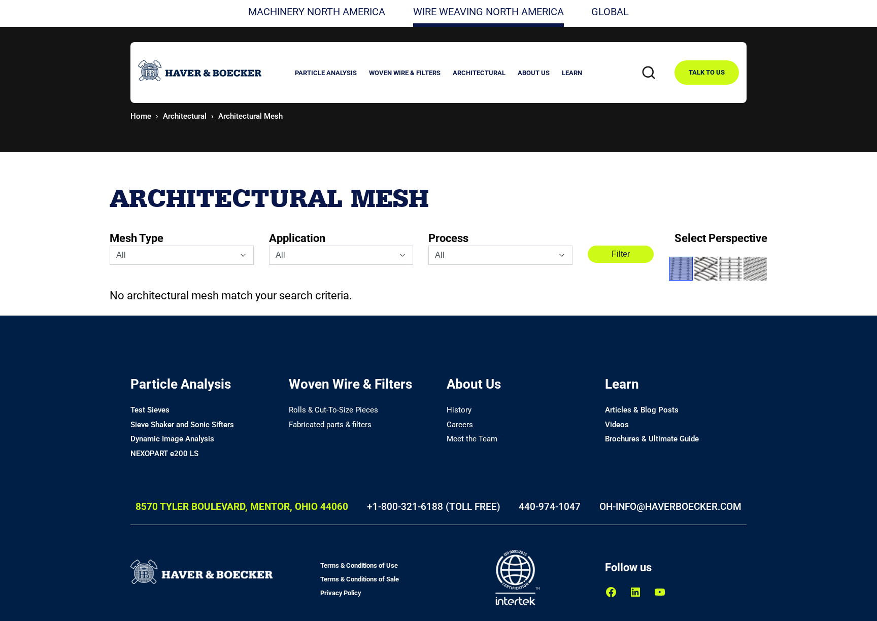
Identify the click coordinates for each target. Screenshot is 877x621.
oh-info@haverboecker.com (670, 506)
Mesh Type (136, 238)
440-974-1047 (550, 506)
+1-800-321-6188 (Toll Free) (433, 506)
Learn (622, 384)
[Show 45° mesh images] (681, 269)
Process (448, 238)
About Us (474, 384)
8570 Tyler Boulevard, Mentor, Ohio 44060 (242, 506)
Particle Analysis (180, 384)
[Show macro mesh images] (706, 269)
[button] (326, 74)
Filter (621, 254)
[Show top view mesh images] (731, 269)
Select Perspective (720, 238)
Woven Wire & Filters (350, 384)
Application (297, 238)
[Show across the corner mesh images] (755, 269)
